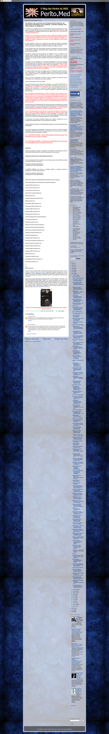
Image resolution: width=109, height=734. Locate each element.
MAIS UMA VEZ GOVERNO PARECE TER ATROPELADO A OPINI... (78, 574)
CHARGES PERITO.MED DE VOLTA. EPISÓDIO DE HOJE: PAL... (77, 459)
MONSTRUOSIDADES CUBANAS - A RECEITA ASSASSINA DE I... (77, 512)
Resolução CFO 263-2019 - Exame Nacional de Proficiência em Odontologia (77, 646)
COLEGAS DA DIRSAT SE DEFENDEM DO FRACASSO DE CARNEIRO (77, 472)
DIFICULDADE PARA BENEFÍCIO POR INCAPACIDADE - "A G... (78, 412)
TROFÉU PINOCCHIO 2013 (78, 278)
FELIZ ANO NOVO (76, 276)
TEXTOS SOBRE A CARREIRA (76, 82)
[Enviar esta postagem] (56, 310)
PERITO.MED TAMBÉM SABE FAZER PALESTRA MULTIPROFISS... (78, 530)
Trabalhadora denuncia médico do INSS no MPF (78, 435)
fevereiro (75, 604)
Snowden (30, 316)
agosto (74, 594)
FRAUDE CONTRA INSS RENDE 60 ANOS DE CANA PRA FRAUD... (77, 438)
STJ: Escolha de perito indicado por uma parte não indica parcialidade (77, 632)
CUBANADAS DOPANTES (75, 196)
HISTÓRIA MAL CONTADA (75, 102)
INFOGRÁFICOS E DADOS (75, 81)
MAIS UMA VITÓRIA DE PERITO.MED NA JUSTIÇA (77, 392)
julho (74, 596)
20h (82, 249)
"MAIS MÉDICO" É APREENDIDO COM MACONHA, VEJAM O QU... (77, 333)
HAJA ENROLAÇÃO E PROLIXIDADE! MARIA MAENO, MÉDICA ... (77, 486)
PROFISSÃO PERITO (76, 384)
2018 (73, 265)
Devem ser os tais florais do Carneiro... (41, 286)
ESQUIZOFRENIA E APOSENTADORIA (74, 140)
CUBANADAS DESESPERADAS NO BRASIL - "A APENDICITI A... (78, 378)
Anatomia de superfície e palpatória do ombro (79, 691)
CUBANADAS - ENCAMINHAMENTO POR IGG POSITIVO (77, 296)
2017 (73, 266)
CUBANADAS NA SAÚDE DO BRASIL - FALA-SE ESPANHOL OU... (77, 373)
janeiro (74, 606)
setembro (75, 592)
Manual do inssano (76, 616)
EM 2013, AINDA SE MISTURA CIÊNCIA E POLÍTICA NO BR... (77, 570)
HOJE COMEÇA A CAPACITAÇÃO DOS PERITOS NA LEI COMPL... (77, 542)
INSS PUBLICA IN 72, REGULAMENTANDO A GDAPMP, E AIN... (77, 300)
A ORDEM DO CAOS (74, 188)
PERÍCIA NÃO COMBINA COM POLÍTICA (77, 447)
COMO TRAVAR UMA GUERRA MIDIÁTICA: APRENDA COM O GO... (77, 577)
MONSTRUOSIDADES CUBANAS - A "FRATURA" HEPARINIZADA (76, 468)
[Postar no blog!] (60, 311)
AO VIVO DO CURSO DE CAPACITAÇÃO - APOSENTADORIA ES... (77, 490)
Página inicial (47, 339)
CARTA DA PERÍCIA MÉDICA (76, 74)
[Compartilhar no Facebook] (62, 311)
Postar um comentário (31, 333)
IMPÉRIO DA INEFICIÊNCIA (78, 324)
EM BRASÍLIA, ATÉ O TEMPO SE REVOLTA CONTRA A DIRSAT (77, 497)
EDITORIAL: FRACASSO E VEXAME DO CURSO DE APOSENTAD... (78, 463)
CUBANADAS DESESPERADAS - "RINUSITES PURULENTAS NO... (77, 365)
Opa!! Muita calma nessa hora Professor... (77, 313)
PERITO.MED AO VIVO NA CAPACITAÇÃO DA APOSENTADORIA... (77, 526)
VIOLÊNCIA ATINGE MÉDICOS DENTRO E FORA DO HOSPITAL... (77, 288)
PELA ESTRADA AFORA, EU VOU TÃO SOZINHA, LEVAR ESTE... (77, 424)
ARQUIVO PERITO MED (75, 76)
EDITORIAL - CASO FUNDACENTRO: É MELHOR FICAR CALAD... (76, 547)
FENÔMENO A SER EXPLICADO (76, 484)
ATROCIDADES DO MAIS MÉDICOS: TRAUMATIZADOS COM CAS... (77, 582)
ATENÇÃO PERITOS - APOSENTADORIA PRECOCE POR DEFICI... (78, 505)
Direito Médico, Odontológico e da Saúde (77, 644)
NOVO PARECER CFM (77, 311)
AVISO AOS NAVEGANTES (77, 394)
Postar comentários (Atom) (35, 341)
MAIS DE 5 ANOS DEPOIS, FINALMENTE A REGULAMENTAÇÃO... (77, 343)
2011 (73, 609)
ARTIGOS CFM (73, 149)
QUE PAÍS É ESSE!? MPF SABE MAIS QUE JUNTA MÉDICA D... (77, 556)
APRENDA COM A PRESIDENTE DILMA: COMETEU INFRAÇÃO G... (77, 328)
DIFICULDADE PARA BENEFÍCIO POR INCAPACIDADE (76, 382)
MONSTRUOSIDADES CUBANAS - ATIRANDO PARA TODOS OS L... (77, 494)
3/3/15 (29, 331)
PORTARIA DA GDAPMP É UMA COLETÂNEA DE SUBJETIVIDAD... (77, 337)
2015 (73, 270)
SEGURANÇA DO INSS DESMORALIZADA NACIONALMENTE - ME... (77, 369)
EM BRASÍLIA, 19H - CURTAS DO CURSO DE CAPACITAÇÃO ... (77, 501)
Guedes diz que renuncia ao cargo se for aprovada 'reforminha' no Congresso (79, 676)
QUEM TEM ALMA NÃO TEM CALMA (77, 441)
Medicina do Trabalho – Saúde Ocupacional (77, 629)
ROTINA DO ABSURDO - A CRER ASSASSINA (77, 523)
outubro (74, 591)
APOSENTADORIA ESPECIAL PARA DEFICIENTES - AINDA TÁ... (77, 455)
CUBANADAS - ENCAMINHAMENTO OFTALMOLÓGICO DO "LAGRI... (77, 348)
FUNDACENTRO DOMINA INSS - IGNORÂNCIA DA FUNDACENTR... (77, 565)
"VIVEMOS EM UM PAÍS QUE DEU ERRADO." (77, 280)
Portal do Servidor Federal (77, 672)
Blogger (70, 729)
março (74, 602)
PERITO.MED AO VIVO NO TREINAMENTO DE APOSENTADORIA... (77, 534)
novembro (75, 589)
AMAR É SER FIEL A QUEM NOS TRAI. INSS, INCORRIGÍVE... (78, 319)
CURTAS (74, 553)
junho (74, 597)
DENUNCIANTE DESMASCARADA (76, 416)
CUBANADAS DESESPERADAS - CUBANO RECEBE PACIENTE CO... (76, 402)
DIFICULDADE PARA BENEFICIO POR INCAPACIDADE (76, 428)
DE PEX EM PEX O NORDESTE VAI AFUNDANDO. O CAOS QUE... (77, 407)
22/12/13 (30, 320)
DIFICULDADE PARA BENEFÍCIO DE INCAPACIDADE (76, 516)
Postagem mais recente (32, 339)
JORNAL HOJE (73, 157)
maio (74, 599)
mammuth (59, 729)
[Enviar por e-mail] (58, 311)
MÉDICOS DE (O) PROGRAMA (76, 444)
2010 (73, 611)
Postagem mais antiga (61, 339)
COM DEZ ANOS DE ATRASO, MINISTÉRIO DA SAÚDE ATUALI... (77, 586)
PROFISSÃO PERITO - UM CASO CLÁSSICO (77, 304)
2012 (73, 608)
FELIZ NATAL (75, 305)
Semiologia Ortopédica (76, 688)
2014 (73, 271)
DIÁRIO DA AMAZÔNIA (75, 180)
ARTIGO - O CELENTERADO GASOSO (76, 509)
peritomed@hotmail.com (75, 247)
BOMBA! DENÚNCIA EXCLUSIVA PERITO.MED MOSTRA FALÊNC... (77, 477)
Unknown (30, 324)
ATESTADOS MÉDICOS (77, 409)
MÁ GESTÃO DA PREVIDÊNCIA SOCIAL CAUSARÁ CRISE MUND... (77, 561)
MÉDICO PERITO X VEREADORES (76, 481)
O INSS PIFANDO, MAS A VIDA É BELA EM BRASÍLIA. (77, 420)
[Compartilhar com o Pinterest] (63, 311)
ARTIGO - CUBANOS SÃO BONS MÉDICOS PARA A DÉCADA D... (78, 537)
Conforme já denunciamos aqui (32, 65)
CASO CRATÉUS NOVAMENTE (75, 316)
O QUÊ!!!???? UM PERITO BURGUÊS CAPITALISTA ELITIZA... (78, 551)
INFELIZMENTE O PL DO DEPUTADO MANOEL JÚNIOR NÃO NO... (77, 308)
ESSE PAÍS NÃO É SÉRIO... (78, 567)
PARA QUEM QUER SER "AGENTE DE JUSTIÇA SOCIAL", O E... (77, 397)
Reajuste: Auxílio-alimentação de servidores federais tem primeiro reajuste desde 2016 (77, 662)
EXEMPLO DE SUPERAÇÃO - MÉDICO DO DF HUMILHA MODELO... (77, 293)
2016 (73, 268)
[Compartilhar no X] (61, 311)
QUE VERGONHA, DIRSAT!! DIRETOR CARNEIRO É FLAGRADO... (76, 357)
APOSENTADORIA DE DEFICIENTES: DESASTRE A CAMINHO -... (77, 451)
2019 (73, 263)
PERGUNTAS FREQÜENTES (76, 79)
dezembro (75, 275)
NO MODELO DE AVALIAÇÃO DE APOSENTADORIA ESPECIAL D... (76, 352)
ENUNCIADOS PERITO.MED (76, 84)
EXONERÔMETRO (74, 87)
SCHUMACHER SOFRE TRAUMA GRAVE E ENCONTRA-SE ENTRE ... (77, 284)
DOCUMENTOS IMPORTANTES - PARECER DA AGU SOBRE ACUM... (76, 388)
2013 (73, 273)
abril (74, 601)
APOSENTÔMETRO (74, 85)
